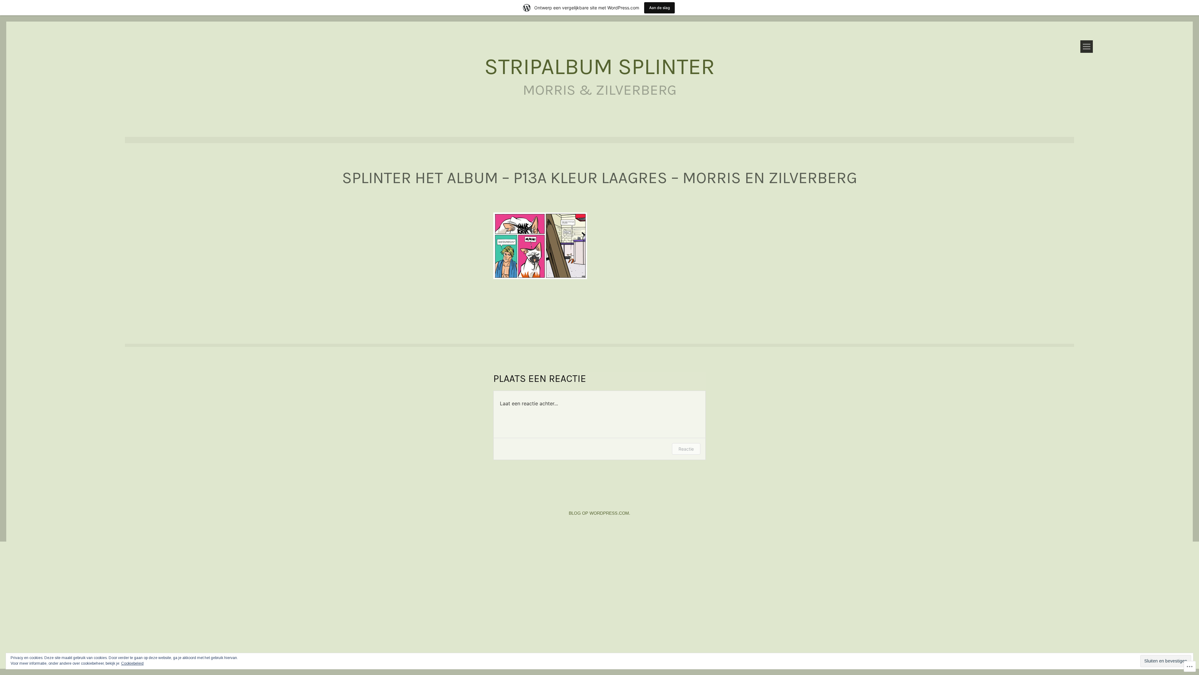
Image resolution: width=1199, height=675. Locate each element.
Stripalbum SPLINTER (599, 66)
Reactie (686, 449)
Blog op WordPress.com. (599, 513)
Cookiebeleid (132, 663)
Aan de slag (659, 7)
